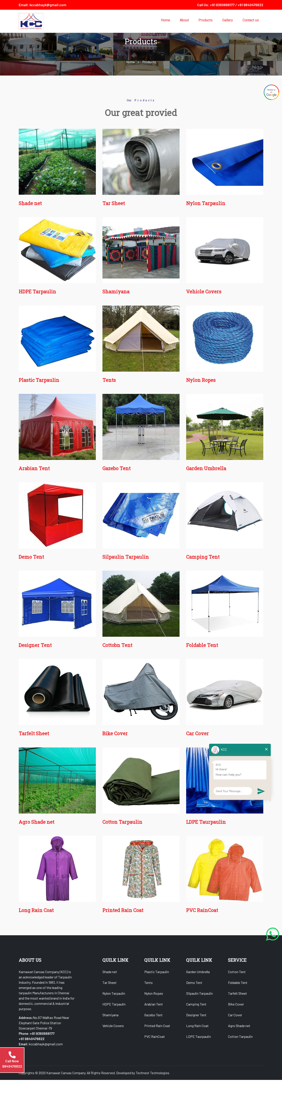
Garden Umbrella (206, 468)
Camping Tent (203, 556)
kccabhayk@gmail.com (48, 5)
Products (206, 20)
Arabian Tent (34, 468)
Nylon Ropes (201, 380)
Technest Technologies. (153, 1073)
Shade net (30, 203)
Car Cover (197, 733)
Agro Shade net (36, 822)
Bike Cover (115, 733)
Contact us (251, 20)
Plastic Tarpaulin (39, 380)
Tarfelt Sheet (34, 733)
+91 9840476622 (250, 5)
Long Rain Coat (36, 910)
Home (165, 20)
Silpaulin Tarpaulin (125, 556)
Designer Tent (35, 645)
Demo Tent (31, 556)
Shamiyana (116, 291)
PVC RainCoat (202, 910)
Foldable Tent (202, 645)
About (184, 20)
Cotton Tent (237, 972)
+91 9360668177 (222, 5)
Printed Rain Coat (122, 910)
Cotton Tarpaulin (122, 822)
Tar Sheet (113, 203)
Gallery (227, 20)
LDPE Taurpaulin (206, 822)
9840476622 (12, 1066)
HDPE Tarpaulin (37, 291)
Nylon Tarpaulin (205, 203)
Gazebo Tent (116, 468)
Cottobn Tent (117, 645)
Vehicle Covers (203, 291)
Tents (109, 380)
